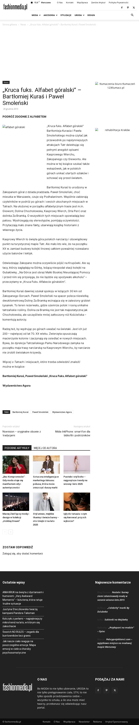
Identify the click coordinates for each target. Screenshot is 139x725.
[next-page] (10, 532)
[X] (133, 7)
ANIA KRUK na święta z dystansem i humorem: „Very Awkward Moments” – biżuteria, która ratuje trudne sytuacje (23, 598)
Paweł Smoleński (40, 412)
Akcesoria (49, 15)
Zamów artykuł (98, 2)
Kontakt (69, 2)
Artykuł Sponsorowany (116, 721)
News (23, 24)
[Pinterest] (127, 7)
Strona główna (10, 24)
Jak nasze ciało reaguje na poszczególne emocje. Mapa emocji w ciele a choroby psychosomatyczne (19, 647)
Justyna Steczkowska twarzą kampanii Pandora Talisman (20, 611)
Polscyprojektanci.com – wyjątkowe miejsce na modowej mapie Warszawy (114, 643)
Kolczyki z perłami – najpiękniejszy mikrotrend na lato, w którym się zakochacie (22, 622)
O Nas (60, 2)
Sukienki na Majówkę (116, 619)
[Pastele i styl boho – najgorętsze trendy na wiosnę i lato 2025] (77, 464)
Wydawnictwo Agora (62, 412)
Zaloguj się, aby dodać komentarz (23, 553)
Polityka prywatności (118, 2)
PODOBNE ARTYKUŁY (17, 448)
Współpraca (82, 2)
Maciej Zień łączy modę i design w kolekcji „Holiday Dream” (16, 517)
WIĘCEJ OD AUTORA (45, 448)
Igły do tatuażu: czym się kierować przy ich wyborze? (75, 517)
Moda (35, 15)
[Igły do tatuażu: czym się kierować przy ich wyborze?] (77, 502)
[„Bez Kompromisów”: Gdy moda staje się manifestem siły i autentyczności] (16, 464)
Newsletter (84, 721)
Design (91, 15)
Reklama (97, 721)
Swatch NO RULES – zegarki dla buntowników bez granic (21, 633)
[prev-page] (5, 532)
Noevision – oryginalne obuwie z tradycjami (22, 433)
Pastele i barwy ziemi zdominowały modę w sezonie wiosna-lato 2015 (113, 596)
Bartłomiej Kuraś (20, 412)
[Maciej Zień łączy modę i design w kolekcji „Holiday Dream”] (16, 502)
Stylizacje (65, 15)
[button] (132, 15)
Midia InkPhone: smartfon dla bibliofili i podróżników (72, 433)
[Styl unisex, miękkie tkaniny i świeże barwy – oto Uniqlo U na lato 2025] (46, 502)
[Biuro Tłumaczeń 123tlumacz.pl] (115, 99)
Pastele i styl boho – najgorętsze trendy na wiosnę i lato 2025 (75, 480)
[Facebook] (122, 7)
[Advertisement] (69, 53)
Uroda (78, 15)
